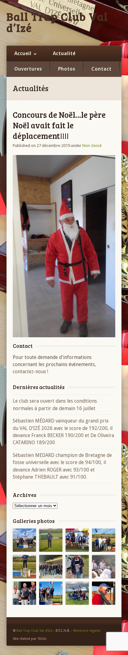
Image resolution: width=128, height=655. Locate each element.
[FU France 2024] (103, 566)
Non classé (92, 145)
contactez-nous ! (30, 371)
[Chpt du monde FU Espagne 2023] (103, 593)
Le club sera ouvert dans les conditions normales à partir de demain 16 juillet (55, 404)
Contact (101, 69)
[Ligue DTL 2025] (50, 566)
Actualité (64, 53)
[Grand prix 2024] (77, 593)
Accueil (22, 53)
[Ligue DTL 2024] (24, 593)
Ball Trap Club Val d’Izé (57, 22)
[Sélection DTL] (50, 540)
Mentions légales (87, 631)
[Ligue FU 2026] (24, 540)
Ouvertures (28, 69)
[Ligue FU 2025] (24, 566)
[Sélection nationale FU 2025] (77, 566)
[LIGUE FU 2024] (50, 593)
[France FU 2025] (77, 540)
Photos (66, 69)
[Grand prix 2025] (103, 540)
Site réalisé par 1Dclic (30, 639)
